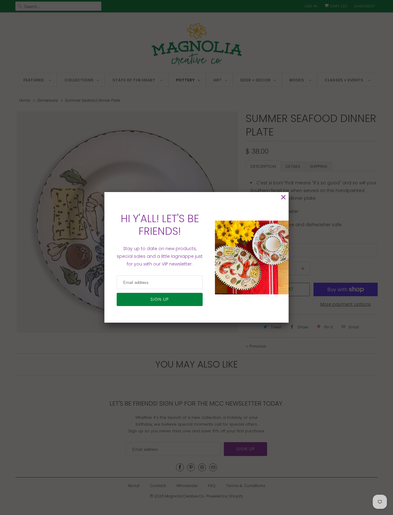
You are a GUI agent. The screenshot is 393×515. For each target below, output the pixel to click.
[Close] (283, 197)
